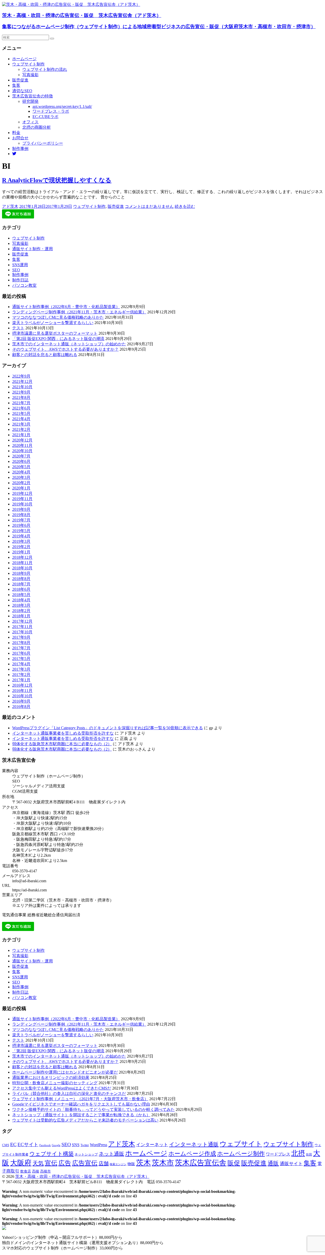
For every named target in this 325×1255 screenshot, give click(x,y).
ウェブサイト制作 (28, 64)
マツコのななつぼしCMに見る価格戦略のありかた (58, 317)
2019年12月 (22, 493)
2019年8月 (21, 515)
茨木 (143, 1163)
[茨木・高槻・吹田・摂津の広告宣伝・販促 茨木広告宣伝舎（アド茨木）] (71, 4)
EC (13, 1144)
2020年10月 (22, 451)
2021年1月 (21, 435)
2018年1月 (21, 616)
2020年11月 (22, 445)
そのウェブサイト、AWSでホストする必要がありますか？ (65, 349)
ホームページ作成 (192, 1153)
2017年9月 (21, 637)
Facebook (45, 1145)
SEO (16, 270)
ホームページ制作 (241, 1153)
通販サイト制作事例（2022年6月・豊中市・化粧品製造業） (66, 306)
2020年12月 (22, 440)
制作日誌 (20, 280)
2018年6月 (21, 589)
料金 (16, 132)
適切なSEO (22, 91)
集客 (16, 85)
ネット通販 (111, 1154)
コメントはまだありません (149, 206)
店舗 (104, 1163)
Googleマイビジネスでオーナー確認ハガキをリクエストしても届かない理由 (81, 1104)
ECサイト (28, 1144)
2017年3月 (21, 669)
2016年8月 (21, 706)
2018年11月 (22, 563)
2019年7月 (21, 520)
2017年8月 (21, 642)
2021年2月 (21, 429)
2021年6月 (21, 408)
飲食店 (25, 1171)
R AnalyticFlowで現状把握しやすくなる (56, 180)
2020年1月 (21, 488)
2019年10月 (22, 504)
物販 (131, 1164)
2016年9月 (21, 701)
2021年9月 (21, 392)
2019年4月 (21, 536)
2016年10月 (22, 696)
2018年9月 (21, 573)
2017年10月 (22, 632)
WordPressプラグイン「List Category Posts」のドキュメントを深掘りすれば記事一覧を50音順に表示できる (107, 728)
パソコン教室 (24, 285)
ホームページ (24, 59)
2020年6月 (21, 461)
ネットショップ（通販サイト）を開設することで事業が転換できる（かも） (81, 1115)
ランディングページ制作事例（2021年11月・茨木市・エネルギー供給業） (79, 312)
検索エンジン (118, 1164)
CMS (5, 1145)
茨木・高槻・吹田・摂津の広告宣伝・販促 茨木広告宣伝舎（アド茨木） (81, 15)
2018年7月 (21, 584)
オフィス (30, 122)
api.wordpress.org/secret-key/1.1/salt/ (62, 106)
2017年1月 (21, 680)
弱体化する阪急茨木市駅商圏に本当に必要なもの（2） (62, 744)
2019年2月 (21, 547)
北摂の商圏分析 (36, 127)
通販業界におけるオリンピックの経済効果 (50, 1077)
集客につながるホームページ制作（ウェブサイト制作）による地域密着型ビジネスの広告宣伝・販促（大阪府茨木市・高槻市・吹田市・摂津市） (159, 26)
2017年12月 (22, 621)
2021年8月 (21, 397)
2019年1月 (21, 552)
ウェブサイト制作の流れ (44, 69)
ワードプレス (278, 1154)
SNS (75, 1144)
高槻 (35, 1171)
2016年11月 (22, 690)
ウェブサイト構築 (51, 1154)
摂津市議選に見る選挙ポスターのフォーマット (55, 333)
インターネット (152, 1144)
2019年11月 (22, 499)
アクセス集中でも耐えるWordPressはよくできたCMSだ (61, 1088)
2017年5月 (21, 658)
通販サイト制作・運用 (32, 249)
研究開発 (30, 101)
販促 (234, 1162)
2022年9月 (21, 376)
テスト (18, 328)
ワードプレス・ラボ (50, 111)
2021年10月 (22, 387)
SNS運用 (20, 265)
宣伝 (51, 1163)
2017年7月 (21, 648)
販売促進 (20, 80)
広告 (64, 1163)
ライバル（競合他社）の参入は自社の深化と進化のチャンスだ (69, 1093)
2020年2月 (21, 483)
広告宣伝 (85, 1163)
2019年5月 (21, 531)
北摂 (298, 1153)
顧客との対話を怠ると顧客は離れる (44, 354)
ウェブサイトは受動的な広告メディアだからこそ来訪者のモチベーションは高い (85, 1120)
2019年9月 (21, 509)
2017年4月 (21, 664)
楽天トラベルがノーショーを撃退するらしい (52, 322)
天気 (38, 1163)
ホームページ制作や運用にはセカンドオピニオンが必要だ (65, 1072)
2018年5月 (21, 594)
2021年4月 (21, 419)
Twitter (84, 1145)
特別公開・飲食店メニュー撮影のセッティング (55, 1083)
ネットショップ (86, 1154)
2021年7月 (21, 403)
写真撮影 (30, 75)
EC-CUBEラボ (45, 116)
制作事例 (20, 148)
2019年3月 (21, 541)
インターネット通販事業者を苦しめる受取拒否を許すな (63, 733)
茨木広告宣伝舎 (200, 1163)
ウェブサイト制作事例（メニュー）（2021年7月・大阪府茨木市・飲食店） (80, 1099)
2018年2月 (21, 610)
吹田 (309, 1154)
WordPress (98, 1144)
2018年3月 (21, 605)
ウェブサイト (241, 1144)
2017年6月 (21, 653)
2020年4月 (21, 472)
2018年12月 (22, 557)
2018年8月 (21, 578)
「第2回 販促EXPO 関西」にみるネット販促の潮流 (58, 338)
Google (56, 1145)
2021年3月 (21, 424)
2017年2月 (21, 674)
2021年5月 (21, 413)
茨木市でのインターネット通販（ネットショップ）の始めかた (69, 344)
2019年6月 (21, 525)
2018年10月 (22, 568)
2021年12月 (22, 381)
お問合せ (20, 138)
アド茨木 (10, 206)
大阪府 (20, 1163)
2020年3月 (21, 477)
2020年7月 (21, 456)
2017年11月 (22, 626)
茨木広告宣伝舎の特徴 (32, 96)
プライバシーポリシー (42, 143)
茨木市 (163, 1163)
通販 (273, 1163)
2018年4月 (21, 600)
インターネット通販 (194, 1144)
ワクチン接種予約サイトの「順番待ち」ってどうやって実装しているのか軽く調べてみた (93, 1109)
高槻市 (45, 1171)
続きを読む (185, 206)
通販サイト (291, 1163)
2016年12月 (22, 685)
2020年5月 (21, 467)
